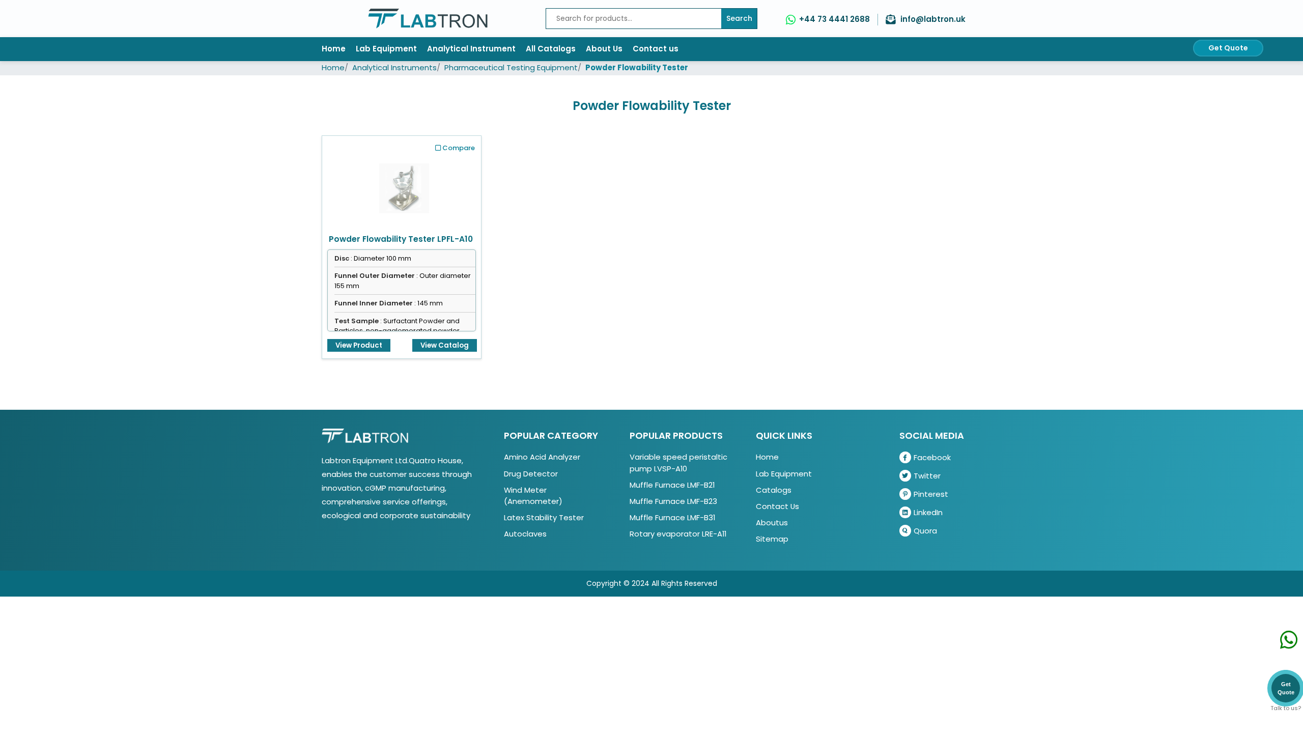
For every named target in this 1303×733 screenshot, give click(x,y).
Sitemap (772, 538)
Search (739, 18)
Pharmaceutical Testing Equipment (511, 67)
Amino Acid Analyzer (542, 457)
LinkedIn (928, 512)
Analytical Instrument (471, 48)
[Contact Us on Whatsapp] (1288, 645)
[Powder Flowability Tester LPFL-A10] (404, 185)
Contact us (655, 48)
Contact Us (777, 506)
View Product (358, 345)
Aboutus (772, 522)
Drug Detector (531, 473)
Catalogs (773, 490)
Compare (458, 148)
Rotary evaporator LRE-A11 (678, 533)
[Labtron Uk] (428, 19)
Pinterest (931, 494)
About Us (604, 48)
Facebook (932, 457)
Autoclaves (525, 533)
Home (334, 48)
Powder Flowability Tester (636, 67)
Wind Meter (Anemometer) (533, 495)
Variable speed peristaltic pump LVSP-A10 (678, 462)
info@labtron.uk (933, 19)
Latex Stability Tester (544, 517)
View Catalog (444, 345)
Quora (925, 530)
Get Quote (1228, 48)
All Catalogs (551, 48)
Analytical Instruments (394, 67)
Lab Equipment (386, 48)
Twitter (927, 475)
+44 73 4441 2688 (834, 19)
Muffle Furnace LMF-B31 (672, 517)
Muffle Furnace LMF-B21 (672, 485)
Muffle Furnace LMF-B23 (673, 501)
